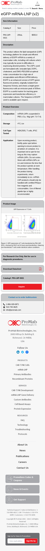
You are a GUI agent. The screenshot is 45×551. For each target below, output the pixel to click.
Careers (22, 461)
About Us (23, 444)
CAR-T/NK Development (22, 390)
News (23, 450)
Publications (22, 456)
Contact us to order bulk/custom (22, 297)
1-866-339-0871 (12, 304)
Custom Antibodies (22, 399)
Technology (22, 424)
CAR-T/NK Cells (22, 365)
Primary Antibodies (22, 374)
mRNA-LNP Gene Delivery (22, 395)
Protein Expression (22, 408)
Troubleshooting (22, 429)
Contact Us (22, 467)
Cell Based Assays (22, 404)
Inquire (21, 287)
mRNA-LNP (22, 369)
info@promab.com (13, 310)
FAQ (22, 420)
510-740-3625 (11, 307)
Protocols (22, 434)
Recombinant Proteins (22, 378)
